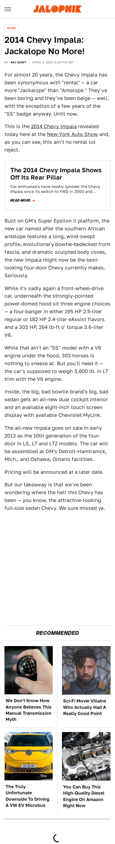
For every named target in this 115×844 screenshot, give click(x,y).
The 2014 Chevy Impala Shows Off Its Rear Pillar (56, 173)
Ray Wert (18, 62)
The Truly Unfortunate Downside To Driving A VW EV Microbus (27, 796)
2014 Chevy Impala (54, 126)
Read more (20, 200)
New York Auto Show (72, 134)
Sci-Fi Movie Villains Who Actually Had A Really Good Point (84, 707)
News (11, 28)
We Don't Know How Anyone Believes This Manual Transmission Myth (29, 710)
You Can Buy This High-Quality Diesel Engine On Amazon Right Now (83, 796)
